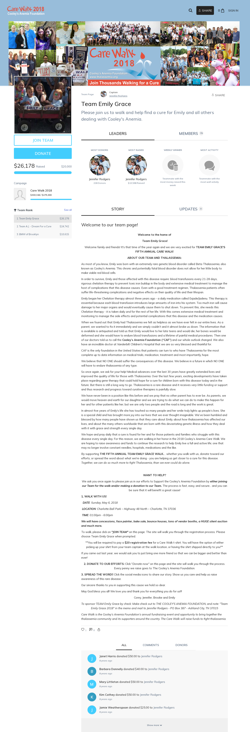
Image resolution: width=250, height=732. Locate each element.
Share (219, 95)
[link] (26, 10)
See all (68, 209)
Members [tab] (191, 133)
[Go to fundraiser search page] (190, 10)
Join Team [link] (43, 140)
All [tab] (124, 645)
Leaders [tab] (118, 133)
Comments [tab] (151, 645)
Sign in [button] (233, 10)
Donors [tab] (182, 645)
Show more (153, 725)
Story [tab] (117, 209)
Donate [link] (43, 153)
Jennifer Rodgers (118, 95)
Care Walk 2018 (41, 190)
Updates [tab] (190, 209)
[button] (98, 630)
